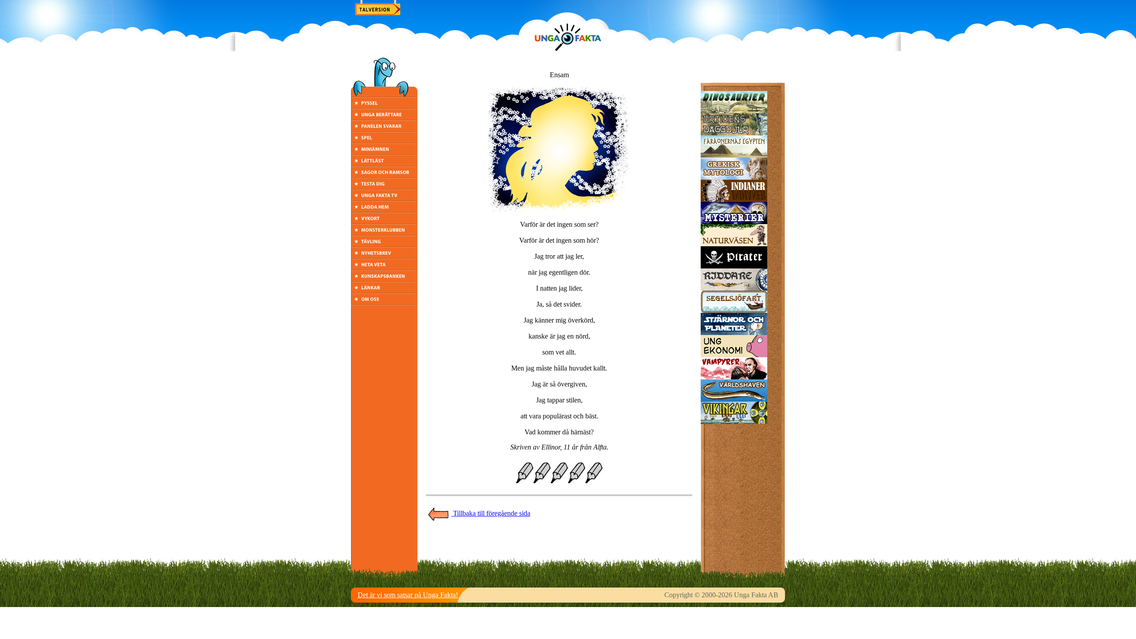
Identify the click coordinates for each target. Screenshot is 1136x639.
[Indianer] (734, 199)
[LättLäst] (384, 164)
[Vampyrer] (734, 377)
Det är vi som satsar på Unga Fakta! (408, 595)
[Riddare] (734, 288)
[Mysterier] (734, 221)
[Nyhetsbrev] (384, 256)
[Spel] (384, 141)
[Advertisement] (559, 541)
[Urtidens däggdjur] (734, 133)
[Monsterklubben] (384, 233)
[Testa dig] (384, 187)
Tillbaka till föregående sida (490, 513)
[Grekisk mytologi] (734, 177)
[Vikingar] (734, 421)
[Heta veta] (384, 268)
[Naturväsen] (734, 244)
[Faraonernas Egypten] (734, 155)
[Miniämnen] (384, 152)
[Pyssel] (384, 106)
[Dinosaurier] (734, 110)
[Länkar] (384, 291)
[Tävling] (384, 244)
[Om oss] (384, 302)
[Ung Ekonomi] (734, 355)
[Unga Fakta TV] (384, 198)
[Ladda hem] (384, 210)
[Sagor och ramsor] (384, 175)
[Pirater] (734, 266)
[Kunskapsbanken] (384, 279)
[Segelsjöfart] (734, 310)
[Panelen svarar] (384, 129)
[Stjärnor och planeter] (734, 332)
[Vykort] (384, 221)
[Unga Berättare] (384, 118)
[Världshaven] (734, 399)
